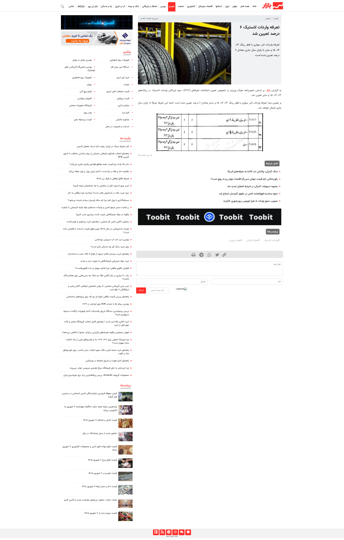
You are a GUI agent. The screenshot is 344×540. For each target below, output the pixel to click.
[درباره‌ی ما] (188, 532)
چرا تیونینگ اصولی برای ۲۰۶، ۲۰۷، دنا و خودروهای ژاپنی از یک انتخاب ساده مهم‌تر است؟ (97, 341)
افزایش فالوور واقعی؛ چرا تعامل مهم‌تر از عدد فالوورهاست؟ (102, 268)
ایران (227, 6)
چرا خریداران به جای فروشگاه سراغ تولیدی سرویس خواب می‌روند (99, 368)
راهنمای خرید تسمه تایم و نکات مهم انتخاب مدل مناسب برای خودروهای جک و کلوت (96, 351)
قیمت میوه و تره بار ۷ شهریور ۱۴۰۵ (100, 513)
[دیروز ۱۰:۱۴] (125, 463)
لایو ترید (125, 112)
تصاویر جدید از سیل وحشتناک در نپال (99, 433)
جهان (234, 6)
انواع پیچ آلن (86, 91)
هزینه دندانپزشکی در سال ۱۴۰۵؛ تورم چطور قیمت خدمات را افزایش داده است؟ (96, 230)
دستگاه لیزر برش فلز (120, 67)
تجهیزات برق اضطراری (119, 60)
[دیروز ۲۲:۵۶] (125, 410)
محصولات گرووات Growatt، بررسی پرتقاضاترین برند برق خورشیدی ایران (96, 375)
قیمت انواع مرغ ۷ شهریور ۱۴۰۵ (102, 460)
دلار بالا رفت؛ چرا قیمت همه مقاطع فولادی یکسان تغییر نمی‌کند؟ (99, 164)
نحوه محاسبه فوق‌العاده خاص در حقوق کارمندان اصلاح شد (248, 194)
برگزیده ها (125, 138)
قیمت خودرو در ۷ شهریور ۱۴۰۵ (103, 473)
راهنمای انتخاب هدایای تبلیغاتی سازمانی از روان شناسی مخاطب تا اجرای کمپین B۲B (96, 155)
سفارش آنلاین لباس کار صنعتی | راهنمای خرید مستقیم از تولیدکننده (98, 222)
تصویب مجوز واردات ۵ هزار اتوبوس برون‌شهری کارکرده (250, 201)
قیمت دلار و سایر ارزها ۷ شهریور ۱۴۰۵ (99, 486)
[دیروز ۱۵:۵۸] (125, 396)
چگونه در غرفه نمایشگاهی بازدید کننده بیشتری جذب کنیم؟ (102, 214)
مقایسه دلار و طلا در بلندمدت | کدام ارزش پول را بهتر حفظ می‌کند (99, 171)
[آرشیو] (156, 532)
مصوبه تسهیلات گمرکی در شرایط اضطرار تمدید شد (252, 186)
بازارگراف (81, 6)
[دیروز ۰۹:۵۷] (125, 503)
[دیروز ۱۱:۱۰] (125, 423)
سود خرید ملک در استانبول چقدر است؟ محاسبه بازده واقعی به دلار (98, 193)
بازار (268, 90)
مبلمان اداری (123, 105)
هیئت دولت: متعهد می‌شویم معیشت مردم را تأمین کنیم (90, 500)
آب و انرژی (120, 6)
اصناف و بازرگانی (149, 6)
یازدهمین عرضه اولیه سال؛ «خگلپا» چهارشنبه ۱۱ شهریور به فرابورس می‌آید (90, 408)
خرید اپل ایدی (123, 77)
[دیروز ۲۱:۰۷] (125, 436)
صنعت (181, 6)
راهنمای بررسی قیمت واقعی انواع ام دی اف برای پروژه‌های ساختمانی (97, 297)
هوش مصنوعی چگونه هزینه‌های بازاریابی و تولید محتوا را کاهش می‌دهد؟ (95, 332)
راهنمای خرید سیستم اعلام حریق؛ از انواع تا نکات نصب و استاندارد (98, 254)
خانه (254, 6)
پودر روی (88, 112)
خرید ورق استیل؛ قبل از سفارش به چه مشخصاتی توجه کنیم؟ (101, 186)
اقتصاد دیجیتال (205, 6)
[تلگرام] (168, 532)
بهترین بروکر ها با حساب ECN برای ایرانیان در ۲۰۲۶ (105, 304)
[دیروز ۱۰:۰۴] (125, 476)
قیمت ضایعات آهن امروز (117, 91)
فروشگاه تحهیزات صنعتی (80, 105)
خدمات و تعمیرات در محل (117, 126)
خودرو (172, 6)
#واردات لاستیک (272, 240)
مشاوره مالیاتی (122, 119)
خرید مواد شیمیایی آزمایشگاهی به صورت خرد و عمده (105, 261)
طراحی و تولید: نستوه (172, 536)
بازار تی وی (93, 6)
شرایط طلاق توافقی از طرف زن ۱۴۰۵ (113, 178)
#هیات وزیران (235, 240)
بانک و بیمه (133, 6)
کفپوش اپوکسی (84, 98)
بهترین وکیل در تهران (82, 60)
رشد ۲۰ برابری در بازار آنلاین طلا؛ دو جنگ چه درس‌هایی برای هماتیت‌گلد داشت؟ (96, 277)
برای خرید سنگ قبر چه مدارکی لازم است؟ (110, 247)
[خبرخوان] (162, 532)
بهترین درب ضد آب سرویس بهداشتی (112, 239)
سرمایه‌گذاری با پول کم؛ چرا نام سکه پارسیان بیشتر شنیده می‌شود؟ (98, 200)
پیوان (89, 84)
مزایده (126, 84)
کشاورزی (191, 6)
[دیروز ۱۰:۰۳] (125, 450)
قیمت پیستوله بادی (83, 119)
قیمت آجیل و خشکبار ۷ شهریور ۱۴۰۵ (100, 420)
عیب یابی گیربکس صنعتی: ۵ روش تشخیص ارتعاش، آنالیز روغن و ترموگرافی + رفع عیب (98, 287)
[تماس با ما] (181, 532)
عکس (71, 6)
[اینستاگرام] (175, 532)
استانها (219, 6)
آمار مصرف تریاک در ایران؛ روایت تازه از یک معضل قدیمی (103, 146)
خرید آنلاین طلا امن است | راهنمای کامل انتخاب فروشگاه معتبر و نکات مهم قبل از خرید (96, 323)
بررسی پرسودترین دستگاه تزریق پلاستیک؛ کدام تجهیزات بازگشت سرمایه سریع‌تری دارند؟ (96, 312)
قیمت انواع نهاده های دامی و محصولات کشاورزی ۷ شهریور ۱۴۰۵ (89, 448)
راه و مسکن (106, 6)
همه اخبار (244, 6)
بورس (163, 6)
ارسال (141, 290)
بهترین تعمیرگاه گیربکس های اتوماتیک (80, 68)
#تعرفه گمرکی (253, 240)
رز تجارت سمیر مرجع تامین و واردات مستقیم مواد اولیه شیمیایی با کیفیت (95, 207)
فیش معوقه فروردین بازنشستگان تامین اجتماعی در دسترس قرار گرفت (89, 395)
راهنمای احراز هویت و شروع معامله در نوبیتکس (107, 361)
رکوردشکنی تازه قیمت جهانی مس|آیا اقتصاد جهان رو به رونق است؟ (244, 179)
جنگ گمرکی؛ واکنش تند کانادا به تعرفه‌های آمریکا (253, 172)
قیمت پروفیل (123, 98)
